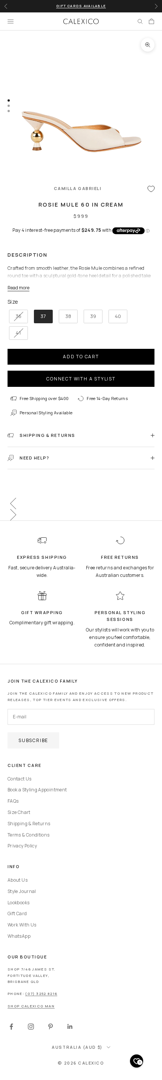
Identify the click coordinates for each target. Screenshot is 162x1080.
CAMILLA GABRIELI (78, 188)
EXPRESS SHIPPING (42, 557)
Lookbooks (18, 902)
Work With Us (22, 925)
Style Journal (22, 891)
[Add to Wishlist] (151, 188)
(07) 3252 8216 (41, 993)
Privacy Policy (22, 846)
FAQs (13, 801)
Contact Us (20, 779)
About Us (18, 880)
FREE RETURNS (120, 557)
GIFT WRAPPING (42, 612)
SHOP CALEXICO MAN (31, 1006)
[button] (81, 503)
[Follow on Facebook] (11, 1026)
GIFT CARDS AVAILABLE (81, 5)
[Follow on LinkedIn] (70, 1026)
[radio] (18, 316)
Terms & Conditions (28, 835)
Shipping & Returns (29, 823)
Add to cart (81, 356)
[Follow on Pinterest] (50, 1026)
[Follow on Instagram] (31, 1026)
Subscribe (33, 740)
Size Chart (19, 812)
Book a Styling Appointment (37, 789)
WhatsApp (19, 936)
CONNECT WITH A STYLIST (81, 379)
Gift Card (17, 913)
